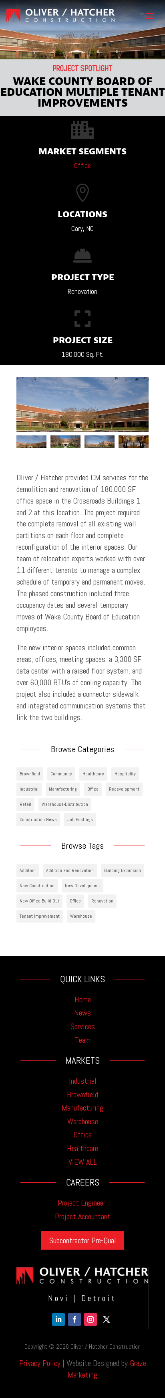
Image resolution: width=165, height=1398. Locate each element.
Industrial (29, 789)
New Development (82, 885)
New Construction (37, 885)
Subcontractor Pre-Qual (82, 1240)
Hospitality (125, 774)
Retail (25, 804)
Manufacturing (63, 789)
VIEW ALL (82, 1162)
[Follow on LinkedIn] (58, 1319)
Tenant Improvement (40, 916)
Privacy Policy (39, 1363)
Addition (28, 870)
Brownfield (30, 774)
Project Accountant (83, 1216)
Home (82, 999)
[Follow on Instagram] (90, 1319)
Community (61, 774)
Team (83, 1040)
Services (82, 1026)
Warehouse (81, 916)
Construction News (38, 819)
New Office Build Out (39, 901)
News (82, 1013)
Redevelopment (124, 789)
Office (82, 165)
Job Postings (80, 819)
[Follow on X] (106, 1319)
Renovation (102, 901)
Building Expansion (122, 870)
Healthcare (93, 774)
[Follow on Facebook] (74, 1319)
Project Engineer (82, 1203)
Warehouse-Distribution (65, 804)
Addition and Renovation (70, 870)
